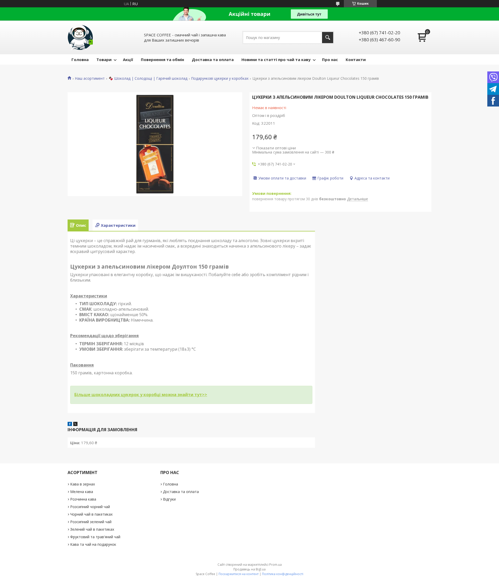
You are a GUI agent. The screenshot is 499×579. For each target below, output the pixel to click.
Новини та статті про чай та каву (276, 59)
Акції (128, 59)
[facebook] (70, 424)
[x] (75, 424)
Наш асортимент (90, 78)
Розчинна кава (83, 499)
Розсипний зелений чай (90, 521)
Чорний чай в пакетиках (91, 514)
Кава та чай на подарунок (93, 544)
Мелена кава (81, 491)
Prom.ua (275, 564)
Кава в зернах (82, 484)
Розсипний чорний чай (90, 506)
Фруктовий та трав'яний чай (95, 536)
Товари (103, 59)
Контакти (356, 59)
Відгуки (169, 499)
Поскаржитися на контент (239, 574)
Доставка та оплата (213, 59)
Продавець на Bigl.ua (249, 569)
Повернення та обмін (162, 59)
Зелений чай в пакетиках (92, 529)
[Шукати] (327, 37)
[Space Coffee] (81, 37)
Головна (80, 59)
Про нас (330, 59)
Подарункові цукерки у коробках (219, 78)
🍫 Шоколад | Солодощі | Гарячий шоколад (148, 78)
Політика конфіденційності (282, 574)
